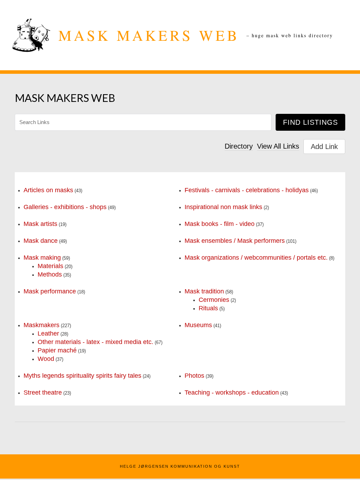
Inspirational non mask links (223, 206)
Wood (46, 358)
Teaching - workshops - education (232, 392)
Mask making (42, 257)
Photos (194, 375)
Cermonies (214, 299)
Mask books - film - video (220, 223)
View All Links (278, 146)
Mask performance (50, 291)
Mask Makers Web (148, 35)
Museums (198, 325)
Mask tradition (204, 291)
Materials (50, 266)
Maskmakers (41, 325)
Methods (50, 274)
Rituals (208, 308)
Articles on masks (48, 190)
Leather (48, 333)
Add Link (324, 146)
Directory (239, 146)
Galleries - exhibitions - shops (65, 206)
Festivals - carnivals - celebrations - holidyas (247, 190)
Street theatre (43, 392)
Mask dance (41, 240)
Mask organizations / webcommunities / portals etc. (256, 257)
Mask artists (40, 223)
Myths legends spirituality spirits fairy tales (82, 375)
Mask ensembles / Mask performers (235, 240)
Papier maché (57, 350)
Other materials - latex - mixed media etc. (95, 341)
